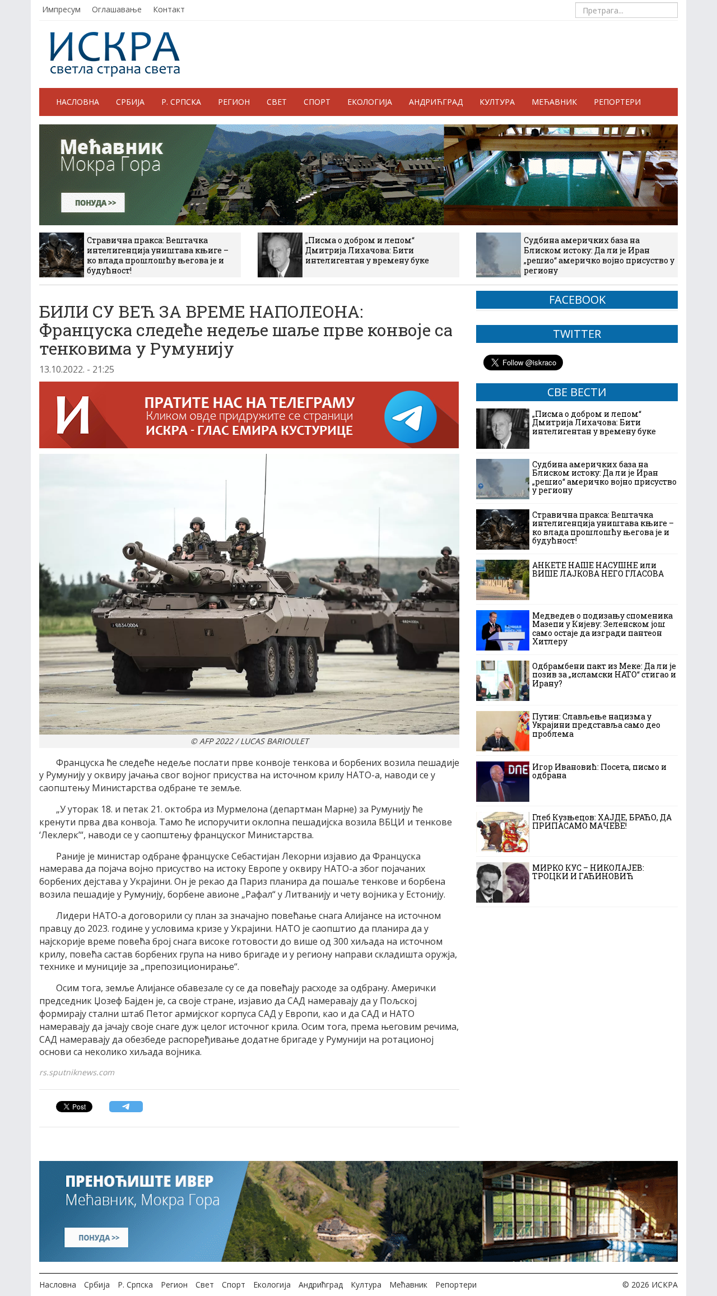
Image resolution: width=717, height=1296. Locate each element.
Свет (277, 101)
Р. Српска (181, 101)
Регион (234, 101)
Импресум (61, 9)
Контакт (169, 9)
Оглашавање (117, 9)
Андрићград (436, 101)
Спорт (317, 101)
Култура (497, 101)
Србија (130, 101)
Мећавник (554, 101)
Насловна (77, 101)
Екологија (369, 101)
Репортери (617, 101)
